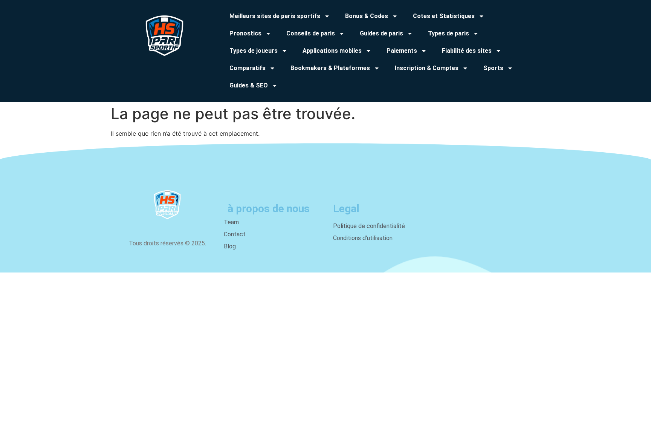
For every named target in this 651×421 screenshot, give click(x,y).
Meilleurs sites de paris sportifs (274, 16)
